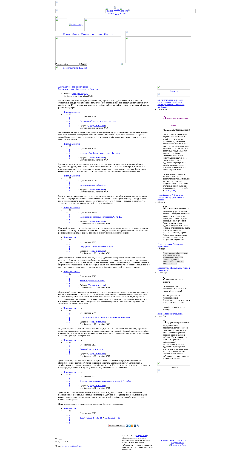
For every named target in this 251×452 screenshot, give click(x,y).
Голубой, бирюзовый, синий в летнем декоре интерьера (105, 317)
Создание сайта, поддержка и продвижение (173, 441)
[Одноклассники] (132, 425)
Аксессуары (96, 34)
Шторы (66, 34)
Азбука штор (64, 87)
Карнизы (85, 34)
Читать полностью (72, 112)
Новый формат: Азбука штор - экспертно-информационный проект (171, 197)
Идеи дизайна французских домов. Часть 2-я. (100, 153)
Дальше (89, 417)
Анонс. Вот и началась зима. (170, 314)
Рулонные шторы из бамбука (92, 185)
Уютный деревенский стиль (92, 281)
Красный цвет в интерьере (92, 349)
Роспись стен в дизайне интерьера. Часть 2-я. (78, 89)
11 (106, 417)
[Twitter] (129, 425)
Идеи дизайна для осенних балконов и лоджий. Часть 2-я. (105, 381)
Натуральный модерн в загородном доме (98, 121)
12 (109, 417)
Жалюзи (75, 34)
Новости (174, 91)
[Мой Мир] (135, 425)
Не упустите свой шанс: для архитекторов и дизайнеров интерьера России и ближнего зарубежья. (171, 103)
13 (112, 417)
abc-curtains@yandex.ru (72, 446)
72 (119, 417)
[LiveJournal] (137, 425)
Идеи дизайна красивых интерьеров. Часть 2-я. (101, 217)
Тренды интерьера (80, 87)
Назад (82, 417)
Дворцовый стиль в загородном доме (96, 246)
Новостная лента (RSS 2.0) (75, 68)
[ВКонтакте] (127, 425)
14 (114, 417)
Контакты (108, 34)
